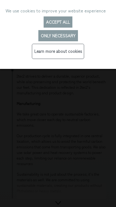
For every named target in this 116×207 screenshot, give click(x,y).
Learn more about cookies (58, 51)
